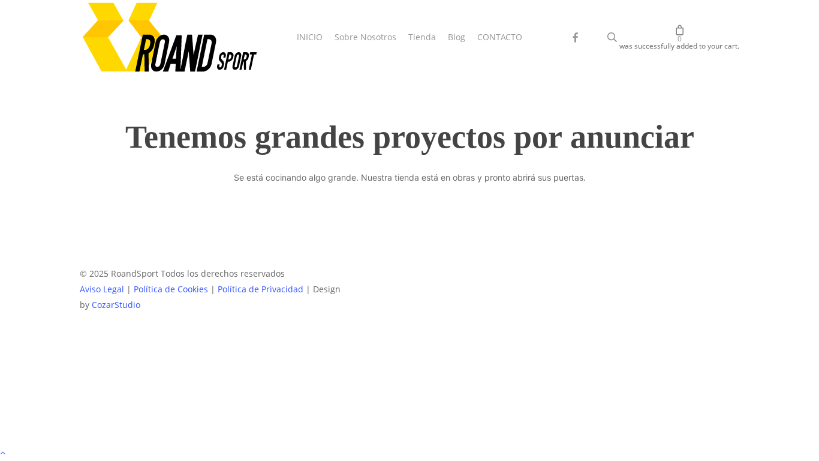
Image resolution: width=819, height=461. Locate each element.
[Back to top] (409, 453)
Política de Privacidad (260, 289)
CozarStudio (116, 304)
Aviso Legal (102, 289)
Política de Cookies (171, 289)
